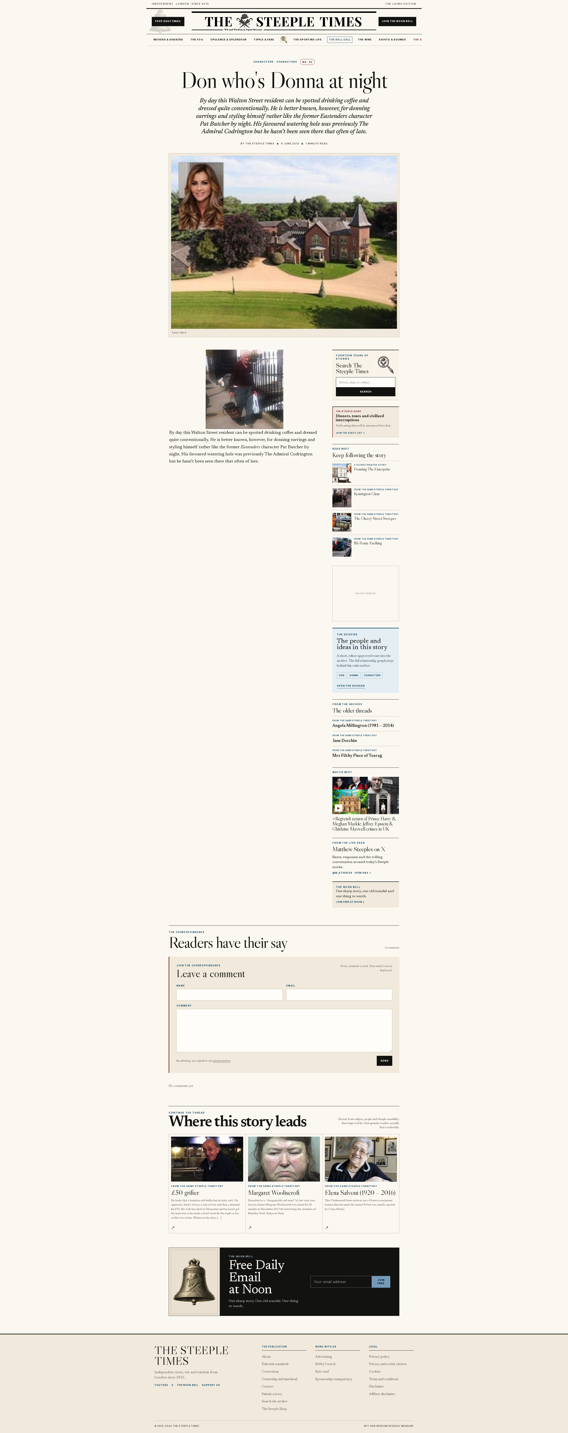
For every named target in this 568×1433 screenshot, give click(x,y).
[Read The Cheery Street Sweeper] (341, 522)
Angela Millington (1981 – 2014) (363, 726)
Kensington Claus (367, 493)
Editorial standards (275, 1364)
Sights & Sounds (392, 39)
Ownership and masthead (279, 1379)
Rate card (322, 1371)
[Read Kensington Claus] (341, 497)
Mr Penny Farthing (368, 543)
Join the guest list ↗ (350, 433)
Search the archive (275, 1401)
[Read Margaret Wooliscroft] (284, 1159)
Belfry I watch (325, 1364)
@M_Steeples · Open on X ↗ (351, 872)
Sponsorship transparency (333, 1379)
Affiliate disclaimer (382, 1394)
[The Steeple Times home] (284, 21)
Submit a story (272, 1394)
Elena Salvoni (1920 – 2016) (360, 1192)
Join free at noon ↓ (350, 902)
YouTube (161, 1385)
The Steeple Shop (274, 1409)
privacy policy (221, 1060)
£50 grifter (185, 1192)
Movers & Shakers (168, 39)
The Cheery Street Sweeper (375, 518)
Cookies (375, 1371)
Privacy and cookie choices (387, 1364)
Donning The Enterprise (372, 469)
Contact (268, 1386)
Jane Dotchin (344, 741)
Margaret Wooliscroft (274, 1192)
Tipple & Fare (264, 39)
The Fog (196, 39)
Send (385, 1060)
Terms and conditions (383, 1379)
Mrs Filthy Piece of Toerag (357, 756)
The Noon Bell (187, 1385)
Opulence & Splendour (228, 39)
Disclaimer (376, 1386)
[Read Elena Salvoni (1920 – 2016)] (361, 1159)
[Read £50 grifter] (207, 1159)
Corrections (270, 1371)
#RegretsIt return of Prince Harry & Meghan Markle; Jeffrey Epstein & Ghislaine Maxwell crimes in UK (364, 824)
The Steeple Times (259, 143)
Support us (211, 1385)
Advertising (323, 1357)
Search (366, 391)
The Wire (365, 39)
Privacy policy (379, 1357)
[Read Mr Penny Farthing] (341, 547)
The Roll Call (340, 39)
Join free (381, 1282)
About (266, 1357)
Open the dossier (351, 685)
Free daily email (168, 21)
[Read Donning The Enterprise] (341, 473)
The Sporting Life (307, 39)
